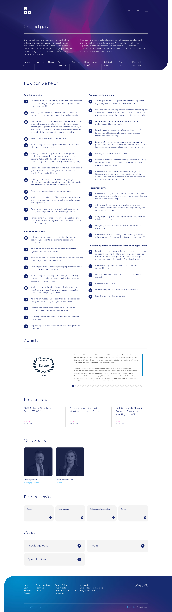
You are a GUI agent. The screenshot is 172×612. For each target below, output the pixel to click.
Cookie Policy (61, 585)
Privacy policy (61, 588)
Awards (40, 62)
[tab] (73, 386)
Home (26, 585)
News (51, 62)
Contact (28, 593)
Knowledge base (43, 585)
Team (38, 590)
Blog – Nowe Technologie (91, 588)
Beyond (27, 590)
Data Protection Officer (65, 590)
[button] (139, 10)
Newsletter (60, 593)
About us (40, 588)
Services (75, 62)
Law (26, 588)
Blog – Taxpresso (87, 590)
